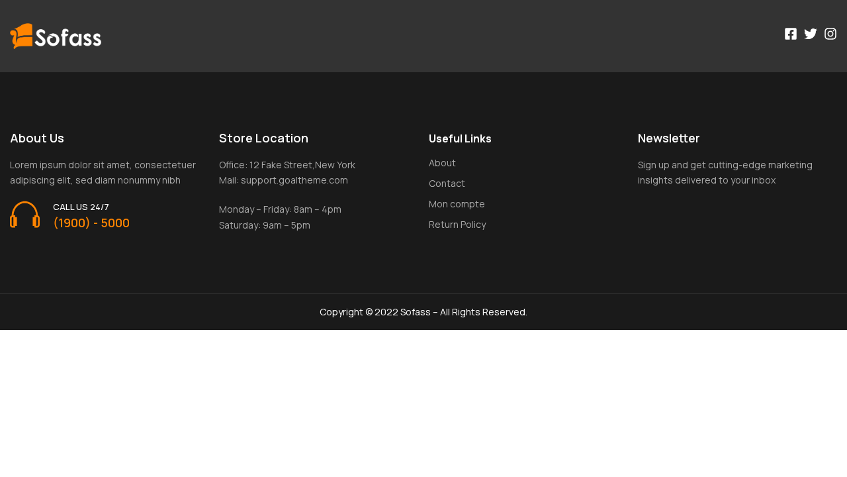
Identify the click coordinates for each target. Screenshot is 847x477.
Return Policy (457, 224)
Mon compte (457, 203)
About (442, 162)
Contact (447, 183)
